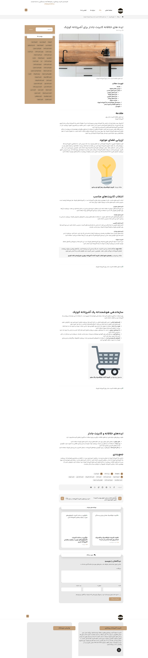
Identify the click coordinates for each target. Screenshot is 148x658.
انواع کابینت (96, 474)
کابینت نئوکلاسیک (118, 480)
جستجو (31, 29)
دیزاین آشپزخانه (41, 58)
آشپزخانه (84, 544)
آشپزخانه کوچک (116, 477)
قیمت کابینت (35, 61)
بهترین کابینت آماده (39, 51)
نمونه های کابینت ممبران (36, 71)
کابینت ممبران (37, 93)
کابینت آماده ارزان (79, 477)
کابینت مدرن (33, 90)
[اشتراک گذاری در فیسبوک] (114, 487)
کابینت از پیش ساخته (37, 87)
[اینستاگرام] (26, 10)
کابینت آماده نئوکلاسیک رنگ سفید (100, 377)
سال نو (34, 58)
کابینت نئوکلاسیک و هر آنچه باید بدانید (103, 187)
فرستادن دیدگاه (115, 599)
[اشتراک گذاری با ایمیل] (90, 487)
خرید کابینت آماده (47, 55)
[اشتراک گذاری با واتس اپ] (94, 487)
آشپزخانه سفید (43, 42)
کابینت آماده (98, 477)
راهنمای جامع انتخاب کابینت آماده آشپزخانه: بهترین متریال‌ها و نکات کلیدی (90, 256)
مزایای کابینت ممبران (37, 67)
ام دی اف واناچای (31, 45)
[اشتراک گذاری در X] (110, 487)
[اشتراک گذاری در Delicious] (98, 487)
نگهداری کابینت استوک (98, 480)
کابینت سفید (40, 90)
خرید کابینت (30, 51)
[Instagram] (119, 650)
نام (119, 586)
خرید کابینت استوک (38, 55)
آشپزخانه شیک (34, 42)
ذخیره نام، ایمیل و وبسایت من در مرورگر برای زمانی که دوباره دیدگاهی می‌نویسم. (97, 595)
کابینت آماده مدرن (47, 87)
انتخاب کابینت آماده (47, 48)
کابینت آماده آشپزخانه (89, 477)
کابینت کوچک (71, 477)
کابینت (30, 74)
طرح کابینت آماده (48, 61)
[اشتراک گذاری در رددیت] (102, 487)
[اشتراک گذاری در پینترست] (106, 487)
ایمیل (99, 586)
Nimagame (117, 474)
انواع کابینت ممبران (37, 48)
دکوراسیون (49, 58)
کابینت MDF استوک (47, 77)
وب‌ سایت (78, 586)
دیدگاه (118, 569)
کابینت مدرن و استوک (47, 93)
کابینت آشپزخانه (38, 77)
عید (41, 61)
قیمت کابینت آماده (107, 477)
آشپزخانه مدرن (48, 45)
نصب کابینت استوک (47, 71)
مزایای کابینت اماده (47, 67)
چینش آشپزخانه (37, 74)
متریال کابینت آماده (109, 480)
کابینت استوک (48, 90)
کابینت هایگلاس (38, 96)
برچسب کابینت (48, 51)
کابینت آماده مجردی (38, 83)
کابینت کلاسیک (48, 99)
